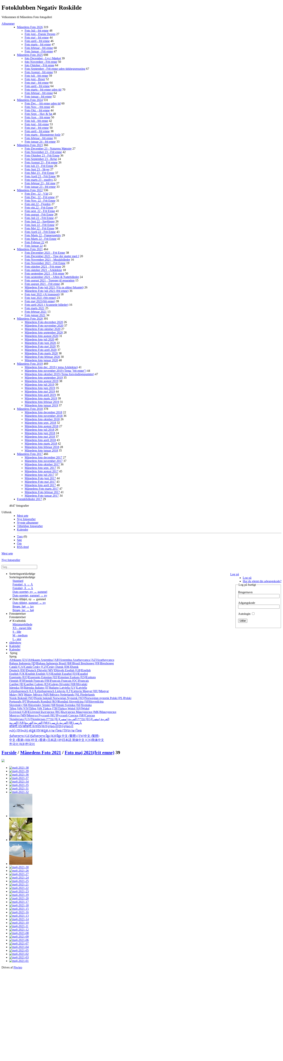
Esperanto (25, 677)
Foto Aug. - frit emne (37, 117)
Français (47, 680)
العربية (46, 722)
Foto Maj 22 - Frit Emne (39, 228)
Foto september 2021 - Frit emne (44, 273)
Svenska (78, 705)
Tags (20, 536)
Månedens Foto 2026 (30, 27)
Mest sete (22, 515)
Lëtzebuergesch (32, 691)
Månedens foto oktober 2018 (42, 419)
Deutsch (23, 670)
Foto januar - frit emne (38, 96)
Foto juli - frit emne (36, 75)
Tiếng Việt (26, 708)
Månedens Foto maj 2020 (40, 346)
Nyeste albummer (27, 522)
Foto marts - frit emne (38, 44)
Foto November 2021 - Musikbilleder (47, 259)
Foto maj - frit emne (37, 37)
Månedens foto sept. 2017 (40, 467)
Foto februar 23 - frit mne (40, 183)
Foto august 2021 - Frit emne (42, 284)
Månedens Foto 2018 (30, 408)
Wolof (78, 708)
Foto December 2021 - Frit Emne (45, 252)
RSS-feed (23, 547)
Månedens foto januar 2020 (41, 360)
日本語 (59, 740)
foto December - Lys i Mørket (43, 58)
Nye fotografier (26, 519)
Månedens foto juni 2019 (40, 388)
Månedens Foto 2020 (30, 318)
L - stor (17, 639)
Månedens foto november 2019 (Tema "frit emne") (55, 370)
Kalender (22, 529)
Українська (27, 719)
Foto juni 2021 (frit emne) (40, 297)
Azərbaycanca (93, 660)
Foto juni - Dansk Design (40, 34)
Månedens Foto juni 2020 (40, 343)
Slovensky (25, 705)
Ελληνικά (25, 712)
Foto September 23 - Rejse (41, 159)
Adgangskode (246, 602)
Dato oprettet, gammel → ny (30, 595)
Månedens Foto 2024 (30, 100)
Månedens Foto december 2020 (44, 322)
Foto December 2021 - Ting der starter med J (52, 256)
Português (25, 701)
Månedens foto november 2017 (44, 461)
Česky (44, 666)
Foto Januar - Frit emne (39, 51)
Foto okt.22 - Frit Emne (39, 207)
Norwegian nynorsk (81, 698)
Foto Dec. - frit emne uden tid (43, 103)
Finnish (21, 680)
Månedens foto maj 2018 (40, 436)
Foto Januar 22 (34, 245)
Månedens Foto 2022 (30, 190)
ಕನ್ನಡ (39, 730)
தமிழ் (19, 730)
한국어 (22, 744)
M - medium (20, 635)
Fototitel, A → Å (23, 584)
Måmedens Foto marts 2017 (42, 488)
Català (21, 666)
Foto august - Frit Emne (39, 214)
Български (58, 712)
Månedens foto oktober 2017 (42, 464)
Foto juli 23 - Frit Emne (39, 166)
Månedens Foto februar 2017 (42, 492)
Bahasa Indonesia (34, 663)
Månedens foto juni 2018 (40, 433)
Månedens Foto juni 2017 (40, 478)
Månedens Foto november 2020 (44, 325)
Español (75, 673)
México (46, 694)
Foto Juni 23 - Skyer (37, 169)
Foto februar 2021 (36, 311)
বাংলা (39, 726)
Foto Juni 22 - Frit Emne (39, 225)
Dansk (67, 666)
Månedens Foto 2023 (30, 145)
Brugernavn (245, 592)
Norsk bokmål (31, 698)
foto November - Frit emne (41, 61)
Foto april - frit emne (37, 41)
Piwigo (17, 967)
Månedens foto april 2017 (40, 485)
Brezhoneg (97, 663)
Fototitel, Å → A (23, 588)
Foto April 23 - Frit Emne (40, 176)
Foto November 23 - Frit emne (43, 152)
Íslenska (22, 687)
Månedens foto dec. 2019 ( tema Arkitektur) (51, 367)
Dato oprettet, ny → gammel (30, 591)
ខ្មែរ (54, 735)
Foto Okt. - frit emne (37, 110)
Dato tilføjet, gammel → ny (29, 602)
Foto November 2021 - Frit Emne (45, 263)
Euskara (83, 677)
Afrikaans (25, 660)
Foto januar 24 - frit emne (40, 141)
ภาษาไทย (65, 730)
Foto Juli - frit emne (37, 30)
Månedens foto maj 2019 (40, 391)
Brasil (70, 663)
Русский (53, 715)
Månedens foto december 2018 (43, 412)
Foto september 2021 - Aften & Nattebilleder (52, 277)
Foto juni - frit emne (37, 124)
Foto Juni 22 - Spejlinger (40, 221)
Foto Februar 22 (34, 242)
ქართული (27, 735)
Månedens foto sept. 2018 (40, 422)
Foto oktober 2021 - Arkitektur (43, 270)
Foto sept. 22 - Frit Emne (40, 211)
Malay (21, 694)
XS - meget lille (22, 628)
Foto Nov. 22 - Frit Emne (40, 200)
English (78, 670)
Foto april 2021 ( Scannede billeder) (46, 304)
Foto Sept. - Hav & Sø (39, 113)
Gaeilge (21, 684)
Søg (19, 540)
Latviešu (73, 687)
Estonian (55, 677)
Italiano (47, 687)
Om (19, 543)
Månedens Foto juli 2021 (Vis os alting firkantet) (54, 287)
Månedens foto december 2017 (43, 457)
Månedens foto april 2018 (40, 440)
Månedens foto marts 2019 (41, 398)
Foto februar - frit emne (39, 48)
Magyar (96, 691)
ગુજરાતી (60, 726)
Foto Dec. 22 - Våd (36, 193)
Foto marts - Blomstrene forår (42, 134)
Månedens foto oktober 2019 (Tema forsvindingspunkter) (59, 374)
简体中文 (88, 740)
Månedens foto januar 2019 (41, 405)
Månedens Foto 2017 (30, 454)
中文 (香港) (28, 740)
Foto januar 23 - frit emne (40, 186)
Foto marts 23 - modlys (39, 179)
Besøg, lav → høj (23, 610)
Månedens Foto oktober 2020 (42, 329)
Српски (81, 715)
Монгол (24, 715)
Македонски (96, 712)
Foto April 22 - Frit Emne (40, 231)
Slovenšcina (86, 701)
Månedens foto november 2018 (44, 415)
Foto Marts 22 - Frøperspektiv (43, 235)
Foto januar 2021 (35, 315)
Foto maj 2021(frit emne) (40, 301)
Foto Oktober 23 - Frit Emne (42, 155)
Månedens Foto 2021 (30, 249)
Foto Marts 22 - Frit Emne (40, 238)
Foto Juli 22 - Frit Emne (39, 218)
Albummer (8, 23)
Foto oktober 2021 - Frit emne (43, 266)
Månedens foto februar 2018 (42, 447)
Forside (9, 752)
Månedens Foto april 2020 (41, 349)
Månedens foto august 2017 (41, 471)
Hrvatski (73, 684)
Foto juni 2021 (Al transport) (42, 294)
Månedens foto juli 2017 (39, 474)
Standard (18, 580)
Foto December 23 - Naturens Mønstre (48, 148)
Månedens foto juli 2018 (39, 429)
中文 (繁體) (80, 735)
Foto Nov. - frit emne (37, 107)
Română (55, 701)
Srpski (53, 705)
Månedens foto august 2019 (41, 381)
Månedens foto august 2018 (41, 426)
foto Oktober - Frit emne (39, 65)
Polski (120, 698)
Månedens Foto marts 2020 (41, 353)
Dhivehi (51, 670)
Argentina (57, 660)
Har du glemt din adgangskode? (262, 581)
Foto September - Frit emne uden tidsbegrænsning (55, 68)
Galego (46, 684)
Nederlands (77, 694)
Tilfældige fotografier (30, 526)
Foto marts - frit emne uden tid (43, 89)
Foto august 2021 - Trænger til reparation (50, 280)
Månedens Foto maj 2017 (40, 481)
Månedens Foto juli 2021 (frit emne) (47, 290)
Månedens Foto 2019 (30, 363)
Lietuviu (69, 691)
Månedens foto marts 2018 (41, 443)
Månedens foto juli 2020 (39, 339)
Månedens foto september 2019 (44, 377)
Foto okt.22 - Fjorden (38, 204)
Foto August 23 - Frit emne (41, 162)
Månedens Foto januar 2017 (42, 495)
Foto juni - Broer (35, 79)
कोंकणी (20, 726)
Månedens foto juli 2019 (39, 384)
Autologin (244, 613)
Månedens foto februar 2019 (42, 402)
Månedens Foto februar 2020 (42, 356)
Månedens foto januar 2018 (41, 450)
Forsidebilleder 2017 (29, 499)
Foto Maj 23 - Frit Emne (39, 172)
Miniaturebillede (22, 624)
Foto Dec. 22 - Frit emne (40, 197)
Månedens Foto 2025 (30, 54)
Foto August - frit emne (39, 72)
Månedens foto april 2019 (40, 395)
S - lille (17, 631)
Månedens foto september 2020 (44, 332)
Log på (234, 574)
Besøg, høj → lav (23, 606)
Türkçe (55, 708)
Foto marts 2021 (34, 308)
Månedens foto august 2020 (41, 336)
